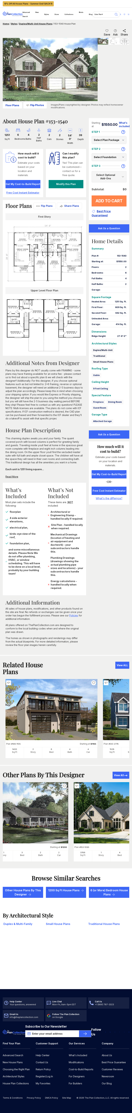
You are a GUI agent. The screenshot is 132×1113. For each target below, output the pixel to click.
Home (6, 23)
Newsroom (108, 1076)
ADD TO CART (109, 200)
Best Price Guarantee (114, 1062)
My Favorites (43, 1083)
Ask (115, 34)
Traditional (99, 356)
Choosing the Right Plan (16, 1069)
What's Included (78, 1055)
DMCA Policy (51, 1098)
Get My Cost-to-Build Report (23, 184)
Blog (90, 14)
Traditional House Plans (104, 924)
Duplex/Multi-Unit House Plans (35, 23)
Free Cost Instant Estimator (109, 490)
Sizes (56, 14)
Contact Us (42, 1062)
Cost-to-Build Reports (81, 1069)
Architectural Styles (13, 1076)
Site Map (66, 1098)
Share (124, 34)
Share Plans (71, 205)
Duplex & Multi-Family (17, 924)
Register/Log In (44, 1076)
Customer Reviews (112, 1069)
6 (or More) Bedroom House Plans (109, 892)
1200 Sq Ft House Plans (64, 890)
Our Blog (107, 1083)
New (37, 12)
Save (107, 34)
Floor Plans (12, 105)
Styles (46, 14)
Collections (68, 14)
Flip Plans (47, 205)
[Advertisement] (66, 962)
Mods (81, 12)
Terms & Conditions (13, 1098)
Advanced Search (26, 14)
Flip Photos (37, 105)
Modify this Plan (66, 184)
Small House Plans (103, 362)
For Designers (77, 1076)
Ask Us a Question (109, 228)
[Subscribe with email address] (85, 1033)
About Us (107, 1055)
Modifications (76, 1062)
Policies (73, 615)
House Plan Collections (16, 1083)
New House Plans (13, 1062)
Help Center (43, 1055)
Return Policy (43, 1069)
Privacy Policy (34, 1098)
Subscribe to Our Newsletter (46, 1026)
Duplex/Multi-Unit (102, 350)
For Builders (75, 1083)
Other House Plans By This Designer (23, 892)
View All (119, 775)
